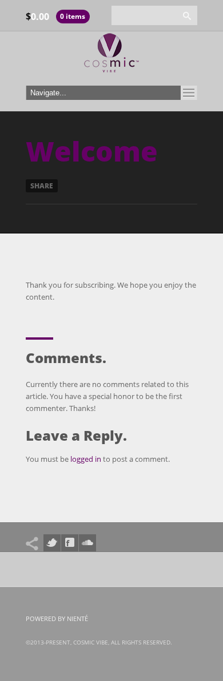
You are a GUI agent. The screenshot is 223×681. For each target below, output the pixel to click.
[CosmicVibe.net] (111, 55)
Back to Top (188, 34)
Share (41, 186)
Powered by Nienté (57, 618)
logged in (85, 459)
